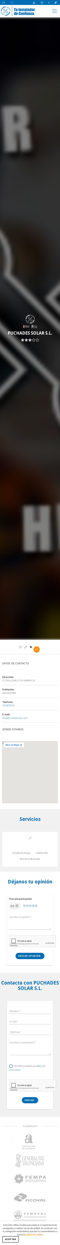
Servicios (25, 647)
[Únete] (49, 2)
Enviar (30, 1100)
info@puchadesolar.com (14, 717)
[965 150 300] (12, 2)
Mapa (20, 647)
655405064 (8, 705)
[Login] (56, 2)
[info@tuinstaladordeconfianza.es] (4, 2)
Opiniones (31, 647)
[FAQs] (42, 2)
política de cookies (34, 1234)
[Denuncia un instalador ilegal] (35, 2)
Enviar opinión (29, 956)
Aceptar (10, 1239)
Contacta (37, 649)
